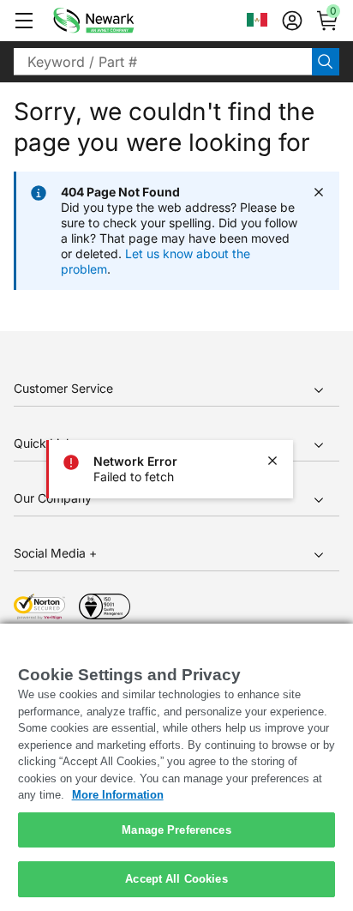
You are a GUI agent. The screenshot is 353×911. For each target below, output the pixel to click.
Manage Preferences (176, 830)
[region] (176, 767)
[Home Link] (119, 20)
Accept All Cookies (176, 878)
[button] (24, 20)
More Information (118, 794)
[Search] (325, 61)
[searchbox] (163, 61)
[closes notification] (272, 460)
